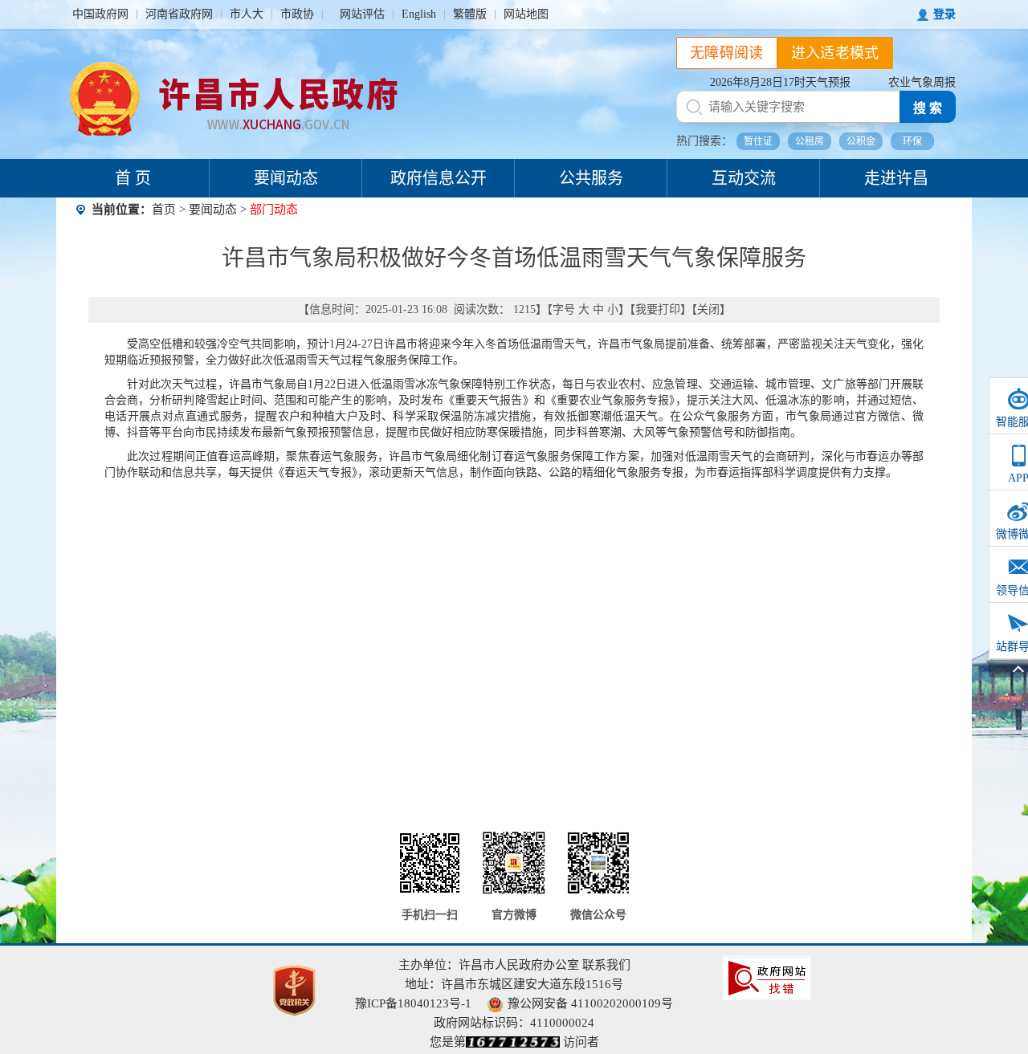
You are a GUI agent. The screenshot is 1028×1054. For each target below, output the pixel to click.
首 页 (133, 178)
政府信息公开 (438, 178)
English (419, 14)
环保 (912, 141)
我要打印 (657, 309)
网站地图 (526, 14)
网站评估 (362, 14)
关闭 (708, 309)
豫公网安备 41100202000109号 (590, 1003)
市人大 (246, 14)
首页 (164, 209)
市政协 (297, 14)
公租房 (809, 141)
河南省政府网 (179, 14)
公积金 (860, 141)
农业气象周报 (922, 82)
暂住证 (758, 141)
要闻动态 (286, 178)
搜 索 (927, 108)
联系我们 (606, 964)
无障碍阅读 (727, 53)
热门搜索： (704, 141)
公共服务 (591, 178)
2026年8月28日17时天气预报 (780, 82)
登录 (944, 14)
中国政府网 (100, 14)
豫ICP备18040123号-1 (413, 1003)
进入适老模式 (835, 53)
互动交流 (744, 178)
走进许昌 (896, 178)
